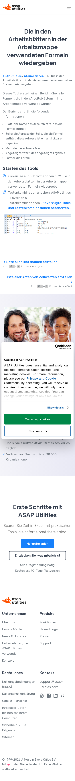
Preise (44, 636)
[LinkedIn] (56, 696)
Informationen (33, 75)
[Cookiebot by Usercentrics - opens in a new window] (55, 347)
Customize (35, 431)
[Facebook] (49, 696)
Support (45, 643)
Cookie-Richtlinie (14, 701)
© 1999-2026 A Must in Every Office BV (29, 759)
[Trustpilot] (62, 696)
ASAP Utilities (12, 75)
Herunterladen (37, 543)
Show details (55, 407)
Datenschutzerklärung (18, 693)
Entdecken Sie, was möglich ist (37, 555)
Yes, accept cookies (37, 419)
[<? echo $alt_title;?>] (37, 224)
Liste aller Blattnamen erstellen (31, 262)
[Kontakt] (42, 696)
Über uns (8, 622)
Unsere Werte (12, 629)
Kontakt (8, 660)
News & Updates (14, 636)
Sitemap (8, 737)
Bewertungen (50, 629)
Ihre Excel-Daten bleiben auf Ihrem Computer (14, 713)
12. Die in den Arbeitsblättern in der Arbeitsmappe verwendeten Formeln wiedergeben (39, 181)
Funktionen (48, 622)
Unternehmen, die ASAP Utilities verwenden (15, 648)
